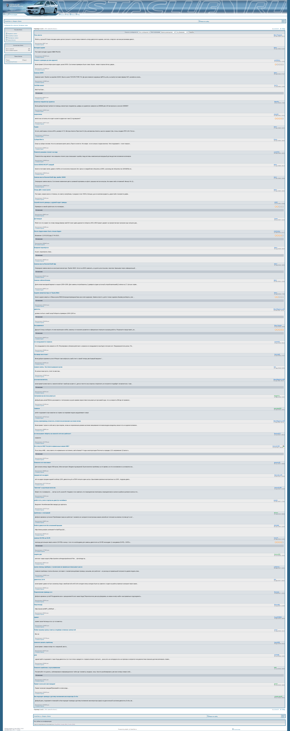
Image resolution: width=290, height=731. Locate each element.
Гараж (36, 127)
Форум (15, 21)
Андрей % (277, 395)
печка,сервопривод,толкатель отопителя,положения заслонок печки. (57, 421)
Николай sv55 (278, 475)
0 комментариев (39, 44)
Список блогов (11, 40)
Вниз (283, 21)
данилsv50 (277, 462)
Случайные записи (13, 35)
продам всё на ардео (41, 475)
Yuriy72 (276, 538)
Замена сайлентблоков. (42, 280)
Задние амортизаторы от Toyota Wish (46, 293)
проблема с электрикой (42, 513)
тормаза (37, 408)
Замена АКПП (39, 73)
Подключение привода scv (43, 592)
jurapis (276, 500)
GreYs (276, 85)
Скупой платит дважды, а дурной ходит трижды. (50, 202)
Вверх (283, 20)
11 (280, 28)
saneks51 (277, 341)
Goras (275, 139)
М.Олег (276, 512)
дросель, (37, 309)
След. (283, 28)
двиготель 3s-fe (39, 579)
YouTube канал (39, 85)
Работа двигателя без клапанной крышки (48, 525)
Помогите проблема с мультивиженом (47, 667)
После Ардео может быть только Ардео (47, 231)
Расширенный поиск (11, 61)
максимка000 (277, 408)
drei (275, 579)
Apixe (275, 47)
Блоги (62, 14)
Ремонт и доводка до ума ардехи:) (45, 60)
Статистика (237, 729)
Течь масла (38, 35)
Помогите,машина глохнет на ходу (46, 152)
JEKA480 (276, 525)
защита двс (38, 554)
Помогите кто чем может (42, 462)
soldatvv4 (276, 566)
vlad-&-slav (277, 231)
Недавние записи (12, 33)
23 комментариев (40, 551)
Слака (276, 218)
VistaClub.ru (8, 21)
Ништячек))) (38, 605)
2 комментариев (39, 228)
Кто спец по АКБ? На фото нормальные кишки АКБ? (51, 446)
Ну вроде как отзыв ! (41, 354)
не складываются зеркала (43, 342)
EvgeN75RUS (278, 617)
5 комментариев (39, 306)
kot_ (275, 366)
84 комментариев (40, 244)
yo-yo (275, 629)
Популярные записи (13, 38)
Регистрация (13, 14)
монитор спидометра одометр (44, 102)
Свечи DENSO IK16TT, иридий (44, 164)
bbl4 (275, 667)
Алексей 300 (276, 446)
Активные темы (23, 25)
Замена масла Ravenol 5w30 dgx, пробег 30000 (50, 177)
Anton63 (276, 114)
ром (35, 655)
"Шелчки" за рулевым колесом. (45, 488)
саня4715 (276, 152)
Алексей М (277, 554)
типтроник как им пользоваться (44, 396)
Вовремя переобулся (41, 247)
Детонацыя (38, 219)
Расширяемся (39, 325)
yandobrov (277, 60)
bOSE (276, 202)
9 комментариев (39, 215)
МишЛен (276, 101)
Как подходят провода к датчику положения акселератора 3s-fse (56, 696)
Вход (6, 14)
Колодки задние (39, 48)
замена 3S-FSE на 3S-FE (42, 538)
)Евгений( (277, 604)
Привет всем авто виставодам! (44, 684)
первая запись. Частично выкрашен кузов (48, 367)
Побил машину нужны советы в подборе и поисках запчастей (55, 630)
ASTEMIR (276, 655)
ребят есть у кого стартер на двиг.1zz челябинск (50, 500)
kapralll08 (277, 642)
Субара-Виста (39, 139)
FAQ (78, 14)
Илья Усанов (278, 325)
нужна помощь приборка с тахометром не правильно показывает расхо (58, 567)
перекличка (38, 114)
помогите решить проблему (43, 642)
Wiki (67, 14)
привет (36, 617)
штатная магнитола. (41, 379)
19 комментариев (40, 70)
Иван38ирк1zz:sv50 (279, 309)
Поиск (73, 14)
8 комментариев (39, 376)
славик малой (278, 696)
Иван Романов (278, 35)
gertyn (276, 683)
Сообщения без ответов (11, 25)
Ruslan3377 (277, 433)
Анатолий (277, 354)
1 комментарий (39, 111)
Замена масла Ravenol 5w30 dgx (45, 264)
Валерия (276, 592)
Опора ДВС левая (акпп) (42, 190)
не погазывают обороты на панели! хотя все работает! (52, 433)
